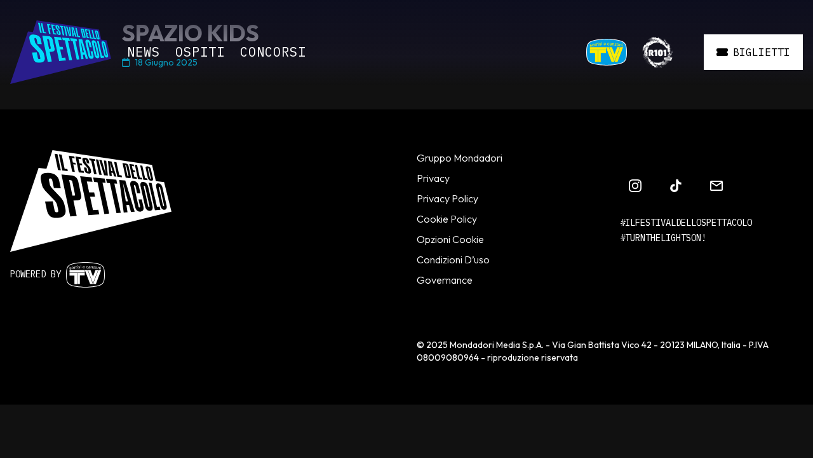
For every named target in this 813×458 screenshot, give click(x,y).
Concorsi (273, 51)
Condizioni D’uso (453, 259)
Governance (445, 280)
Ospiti (200, 51)
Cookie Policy (447, 218)
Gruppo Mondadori (459, 157)
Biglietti (761, 52)
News (143, 51)
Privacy (433, 178)
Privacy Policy (447, 198)
